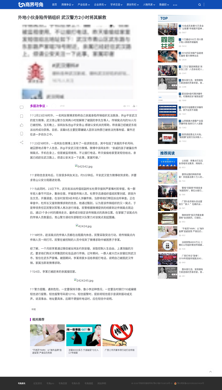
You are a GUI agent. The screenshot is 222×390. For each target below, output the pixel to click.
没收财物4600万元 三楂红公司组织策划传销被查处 (191, 243)
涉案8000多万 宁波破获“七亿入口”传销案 (84, 351)
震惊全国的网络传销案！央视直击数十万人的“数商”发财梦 (190, 175)
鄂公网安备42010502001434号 (190, 383)
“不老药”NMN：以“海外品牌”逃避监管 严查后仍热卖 (47, 351)
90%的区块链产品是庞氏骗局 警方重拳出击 (191, 54)
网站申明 (102, 383)
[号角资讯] (30, 4)
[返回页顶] (210, 371)
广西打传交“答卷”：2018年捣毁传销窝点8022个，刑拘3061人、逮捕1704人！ (191, 257)
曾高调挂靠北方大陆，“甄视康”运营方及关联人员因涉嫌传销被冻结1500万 (191, 135)
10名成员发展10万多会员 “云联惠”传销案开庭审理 (191, 27)
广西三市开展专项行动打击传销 (119, 350)
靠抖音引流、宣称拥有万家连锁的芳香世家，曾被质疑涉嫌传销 (191, 81)
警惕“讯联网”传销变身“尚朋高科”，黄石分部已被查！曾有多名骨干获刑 (191, 189)
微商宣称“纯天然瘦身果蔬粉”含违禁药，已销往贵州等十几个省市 (191, 216)
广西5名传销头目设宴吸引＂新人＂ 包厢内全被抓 (191, 202)
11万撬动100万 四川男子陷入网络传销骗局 (191, 40)
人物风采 (148, 4)
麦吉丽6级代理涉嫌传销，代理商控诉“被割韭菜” (191, 95)
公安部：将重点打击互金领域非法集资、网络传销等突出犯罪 (191, 162)
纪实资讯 (38, 383)
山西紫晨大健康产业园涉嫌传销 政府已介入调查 (191, 122)
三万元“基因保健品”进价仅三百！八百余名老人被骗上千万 (190, 68)
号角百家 (63, 383)
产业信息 (82, 4)
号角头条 (76, 383)
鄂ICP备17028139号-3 (162, 383)
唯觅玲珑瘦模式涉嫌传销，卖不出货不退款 (191, 108)
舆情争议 (66, 4)
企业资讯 (99, 4)
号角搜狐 (89, 383)
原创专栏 (131, 4)
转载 (34, 309)
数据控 (163, 4)
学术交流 (115, 4)
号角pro (50, 383)
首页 (54, 4)
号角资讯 (142, 383)
